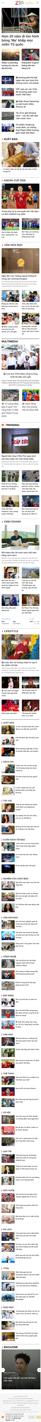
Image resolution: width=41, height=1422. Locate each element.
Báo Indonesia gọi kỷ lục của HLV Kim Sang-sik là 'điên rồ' (30, 511)
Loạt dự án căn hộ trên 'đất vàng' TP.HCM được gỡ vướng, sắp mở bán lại (29, 585)
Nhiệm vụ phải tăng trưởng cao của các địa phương (10, 65)
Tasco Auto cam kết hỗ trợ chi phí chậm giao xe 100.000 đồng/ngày (27, 1296)
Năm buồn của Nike (9, 713)
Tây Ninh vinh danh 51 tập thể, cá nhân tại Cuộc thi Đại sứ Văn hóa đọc (27, 935)
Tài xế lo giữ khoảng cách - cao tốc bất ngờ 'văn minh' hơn (27, 116)
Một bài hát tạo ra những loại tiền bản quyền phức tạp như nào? (27, 1041)
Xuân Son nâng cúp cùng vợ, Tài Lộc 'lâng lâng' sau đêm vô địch (27, 1024)
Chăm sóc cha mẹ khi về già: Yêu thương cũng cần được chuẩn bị (26, 768)
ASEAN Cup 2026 (15, 180)
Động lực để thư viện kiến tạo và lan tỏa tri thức (10, 306)
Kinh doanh (12, 521)
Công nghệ (9, 957)
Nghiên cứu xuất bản (15, 879)
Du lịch (7, 1229)
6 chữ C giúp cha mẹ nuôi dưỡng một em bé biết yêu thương (25, 790)
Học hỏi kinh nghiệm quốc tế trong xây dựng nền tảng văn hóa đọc (26, 924)
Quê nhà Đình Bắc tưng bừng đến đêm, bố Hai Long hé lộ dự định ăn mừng (27, 1013)
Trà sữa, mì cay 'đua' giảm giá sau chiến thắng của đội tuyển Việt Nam (27, 1246)
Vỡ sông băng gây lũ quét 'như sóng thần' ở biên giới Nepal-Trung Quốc (10, 410)
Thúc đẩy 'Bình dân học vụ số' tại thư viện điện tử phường (30, 306)
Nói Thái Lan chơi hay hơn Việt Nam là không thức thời (30, 234)
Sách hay (8, 762)
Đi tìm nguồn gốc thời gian (26, 866)
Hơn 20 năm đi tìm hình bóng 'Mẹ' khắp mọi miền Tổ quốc (20, 40)
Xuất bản (10, 139)
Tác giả (7, 801)
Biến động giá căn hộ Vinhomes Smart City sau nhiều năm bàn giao (27, 1274)
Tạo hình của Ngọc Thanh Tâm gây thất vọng (10, 693)
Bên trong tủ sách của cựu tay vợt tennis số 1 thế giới (10, 329)
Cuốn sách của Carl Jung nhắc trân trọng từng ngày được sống (27, 846)
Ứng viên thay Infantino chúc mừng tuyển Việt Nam (10, 511)
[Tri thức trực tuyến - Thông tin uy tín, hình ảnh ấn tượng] (25, 3)
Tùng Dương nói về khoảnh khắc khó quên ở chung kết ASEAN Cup (26, 1157)
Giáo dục (8, 1307)
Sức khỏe (8, 1190)
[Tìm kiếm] (37, 3)
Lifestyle (11, 631)
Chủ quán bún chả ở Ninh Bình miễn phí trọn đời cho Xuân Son (27, 1235)
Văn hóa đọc (13, 245)
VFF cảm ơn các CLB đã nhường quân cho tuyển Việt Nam (26, 92)
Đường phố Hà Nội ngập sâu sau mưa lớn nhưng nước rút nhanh (27, 80)
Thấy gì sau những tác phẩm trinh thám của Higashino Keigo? (26, 807)
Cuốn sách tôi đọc (14, 840)
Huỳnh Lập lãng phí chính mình (27, 1049)
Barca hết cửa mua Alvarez (26, 1088)
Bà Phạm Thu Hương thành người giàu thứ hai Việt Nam (30, 610)
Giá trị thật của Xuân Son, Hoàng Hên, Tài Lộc (10, 234)
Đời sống (8, 996)
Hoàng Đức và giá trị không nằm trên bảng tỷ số (30, 65)
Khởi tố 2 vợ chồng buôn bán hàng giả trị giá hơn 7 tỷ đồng (10, 486)
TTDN (6, 1268)
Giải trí (7, 1151)
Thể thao (8, 1073)
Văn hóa (8, 1034)
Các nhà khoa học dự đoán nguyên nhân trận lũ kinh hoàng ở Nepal (26, 963)
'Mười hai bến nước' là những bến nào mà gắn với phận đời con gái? (27, 896)
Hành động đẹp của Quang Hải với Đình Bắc (30, 407)
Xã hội (6, 1112)
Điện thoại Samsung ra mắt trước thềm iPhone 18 (27, 104)
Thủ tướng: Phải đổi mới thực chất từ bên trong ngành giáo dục (27, 1335)
